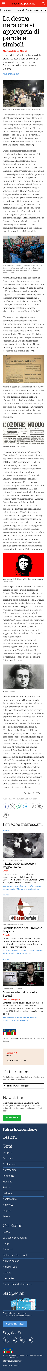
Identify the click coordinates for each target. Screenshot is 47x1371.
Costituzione (36, 886)
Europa (6, 1216)
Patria (23, 3)
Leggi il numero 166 (14, 1060)
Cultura (7, 951)
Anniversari (9, 886)
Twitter (14, 1340)
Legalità (7, 1211)
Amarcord (8, 1249)
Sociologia (26, 953)
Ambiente (8, 1205)
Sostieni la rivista (15, 1324)
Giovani (16, 951)
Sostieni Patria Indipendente (17, 1284)
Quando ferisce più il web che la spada (22, 929)
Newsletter (8, 1278)
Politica (7, 953)
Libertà (25, 951)
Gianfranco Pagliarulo (12, 999)
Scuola (16, 953)
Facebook (6, 1340)
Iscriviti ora (12, 1117)
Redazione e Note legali (15, 1255)
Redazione (7, 935)
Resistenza (23, 1020)
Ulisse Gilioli (8, 870)
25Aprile (7, 1153)
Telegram (30, 1340)
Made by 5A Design (11, 1365)
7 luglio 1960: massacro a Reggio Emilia (19, 865)
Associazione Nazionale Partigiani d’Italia (25, 1355)
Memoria (21, 889)
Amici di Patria (10, 1267)
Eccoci (6, 1232)
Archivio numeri (11, 1261)
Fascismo (8, 1158)
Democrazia (9, 889)
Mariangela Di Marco (15, 50)
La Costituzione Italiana (15, 1238)
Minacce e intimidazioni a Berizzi (20, 993)
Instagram (22, 1340)
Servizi (6, 831)
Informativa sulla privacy (12, 1361)
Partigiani (7, 1193)
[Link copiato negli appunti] (33, 806)
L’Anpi (6, 1244)
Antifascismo (22, 886)
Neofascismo (11, 74)
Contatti (7, 1273)
